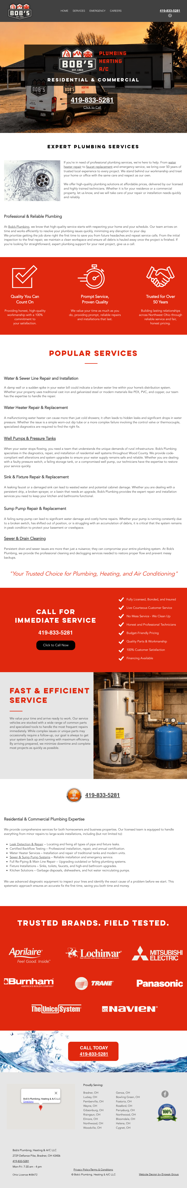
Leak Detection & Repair (26, 844)
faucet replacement (99, 167)
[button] (78, 10)
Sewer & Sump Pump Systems (30, 857)
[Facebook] (170, 15)
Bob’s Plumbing (18, 227)
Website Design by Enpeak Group (159, 1174)
